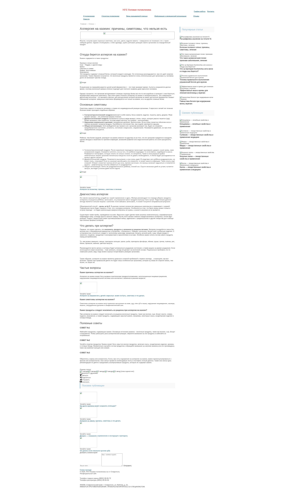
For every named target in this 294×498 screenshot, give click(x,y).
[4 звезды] (109, 371)
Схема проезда (85, 470)
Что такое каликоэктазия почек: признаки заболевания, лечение (193, 59)
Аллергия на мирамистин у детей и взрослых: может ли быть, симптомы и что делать (112, 296)
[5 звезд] (116, 371)
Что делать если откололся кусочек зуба (95, 451)
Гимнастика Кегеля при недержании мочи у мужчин (195, 102)
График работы (199, 11)
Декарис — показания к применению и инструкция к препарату (104, 436)
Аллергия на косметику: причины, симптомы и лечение (101, 189)
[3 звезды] (100, 371)
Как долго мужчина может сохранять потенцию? (98, 406)
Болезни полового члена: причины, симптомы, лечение (195, 48)
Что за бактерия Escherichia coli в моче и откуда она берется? (196, 70)
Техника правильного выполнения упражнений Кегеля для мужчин (194, 81)
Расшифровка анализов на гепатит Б (195, 39)
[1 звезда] (84, 371)
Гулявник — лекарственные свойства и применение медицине (196, 136)
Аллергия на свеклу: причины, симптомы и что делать (100, 421)
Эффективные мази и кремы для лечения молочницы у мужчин (194, 91)
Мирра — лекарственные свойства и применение (195, 147)
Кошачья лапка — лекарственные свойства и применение (194, 157)
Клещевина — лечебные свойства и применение (195, 125)
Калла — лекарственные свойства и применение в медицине (195, 168)
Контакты (210, 11)
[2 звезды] (92, 371)
